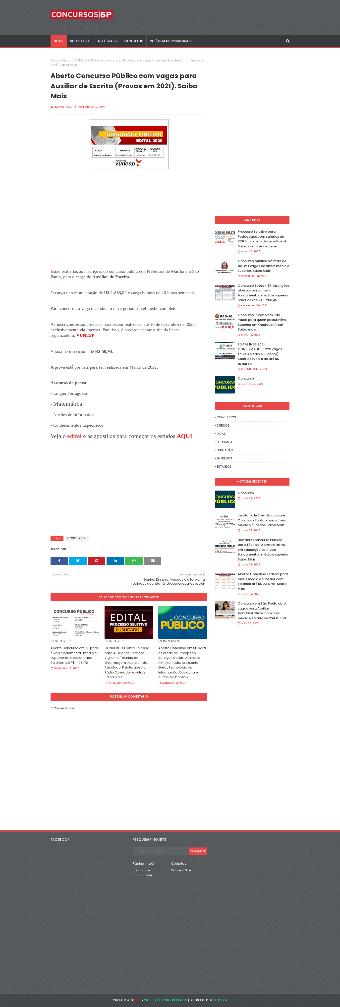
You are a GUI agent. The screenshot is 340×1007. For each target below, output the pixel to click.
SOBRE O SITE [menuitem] (80, 41)
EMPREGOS (224, 458)
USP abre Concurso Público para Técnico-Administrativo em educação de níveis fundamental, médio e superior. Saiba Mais (263, 550)
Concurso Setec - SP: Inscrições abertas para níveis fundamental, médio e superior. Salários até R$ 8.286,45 (263, 293)
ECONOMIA (224, 442)
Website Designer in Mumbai (165, 1000)
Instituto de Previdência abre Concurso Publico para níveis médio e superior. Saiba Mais (262, 520)
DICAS (221, 434)
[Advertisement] (129, 228)
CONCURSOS (84, 60)
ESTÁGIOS (224, 466)
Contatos (178, 863)
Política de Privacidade (142, 873)
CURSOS (223, 425)
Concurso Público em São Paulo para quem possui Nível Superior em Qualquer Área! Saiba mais (262, 322)
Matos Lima (62, 107)
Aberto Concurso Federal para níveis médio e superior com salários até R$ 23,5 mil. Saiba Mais (263, 581)
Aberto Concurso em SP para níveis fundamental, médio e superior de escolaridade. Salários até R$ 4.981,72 (74, 655)
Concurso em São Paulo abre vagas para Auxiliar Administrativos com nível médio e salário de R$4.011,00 (262, 610)
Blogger (220, 1000)
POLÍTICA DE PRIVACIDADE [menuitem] (171, 41)
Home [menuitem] (58, 41)
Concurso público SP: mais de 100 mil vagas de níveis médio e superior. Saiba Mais (263, 266)
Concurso (246, 378)
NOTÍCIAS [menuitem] (106, 41)
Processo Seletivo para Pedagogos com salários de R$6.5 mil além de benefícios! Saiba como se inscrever (262, 239)
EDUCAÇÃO (225, 450)
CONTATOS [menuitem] (133, 41)
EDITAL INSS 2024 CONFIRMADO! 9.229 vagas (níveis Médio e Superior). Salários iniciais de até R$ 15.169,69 (260, 354)
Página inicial (61, 60)
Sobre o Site (181, 870)
